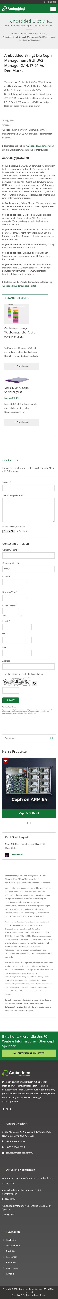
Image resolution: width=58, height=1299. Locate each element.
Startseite (11, 1240)
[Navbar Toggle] (53, 9)
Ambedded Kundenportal (38, 146)
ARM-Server (32, 1007)
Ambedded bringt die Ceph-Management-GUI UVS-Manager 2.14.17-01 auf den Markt (29, 39)
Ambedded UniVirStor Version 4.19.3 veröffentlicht (21, 1192)
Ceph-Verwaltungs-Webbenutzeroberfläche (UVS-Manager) (19, 332)
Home (14, 34)
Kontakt (10, 1274)
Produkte (10, 1251)
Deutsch (51, 2)
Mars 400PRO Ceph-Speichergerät (17, 390)
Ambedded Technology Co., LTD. (33, 1289)
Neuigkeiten (40, 34)
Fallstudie (10, 1262)
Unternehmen (26, 34)
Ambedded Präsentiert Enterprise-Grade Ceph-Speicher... (27, 1207)
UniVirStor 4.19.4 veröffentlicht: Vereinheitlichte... (28, 1178)
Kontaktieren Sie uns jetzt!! (29, 1053)
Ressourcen (11, 1257)
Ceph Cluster (23, 1003)
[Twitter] (7, 1109)
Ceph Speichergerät (36, 1003)
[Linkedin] (11, 1109)
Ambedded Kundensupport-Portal (19, 286)
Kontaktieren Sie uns (25, 1010)
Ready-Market (40, 1295)
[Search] (52, 738)
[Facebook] (3, 1109)
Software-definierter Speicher (16, 1007)
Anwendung (12, 1268)
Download (16, 854)
